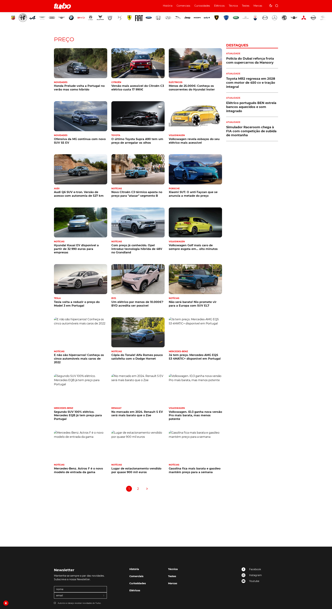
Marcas (257, 5)
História (167, 5)
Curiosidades (202, 5)
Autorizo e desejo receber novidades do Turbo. (79, 603)
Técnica (233, 5)
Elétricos (219, 5)
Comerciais (183, 5)
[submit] (104, 596)
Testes (245, 5)
